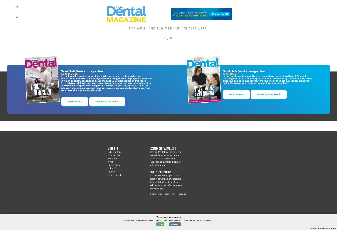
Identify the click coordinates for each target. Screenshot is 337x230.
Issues (152, 28)
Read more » (75, 100)
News (132, 28)
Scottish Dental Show (194, 28)
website (153, 183)
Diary (160, 28)
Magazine (142, 28)
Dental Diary (114, 162)
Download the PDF (106, 100)
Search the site (115, 172)
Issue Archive (114, 153)
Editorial (112, 166)
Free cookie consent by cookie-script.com (322, 228)
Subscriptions (173, 28)
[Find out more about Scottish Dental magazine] (17, 17)
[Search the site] (17, 7)
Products (112, 169)
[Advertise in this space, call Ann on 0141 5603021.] (201, 18)
